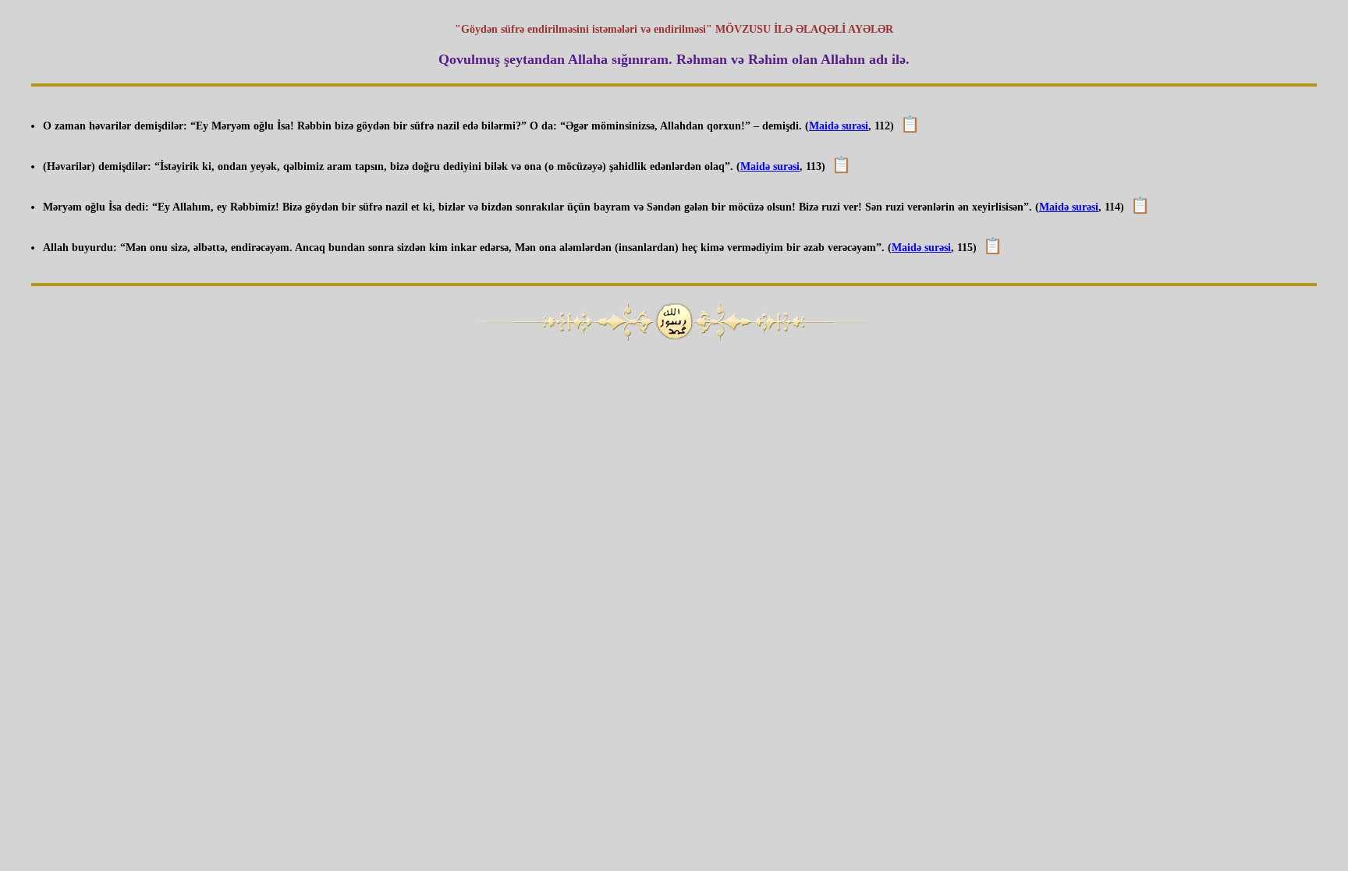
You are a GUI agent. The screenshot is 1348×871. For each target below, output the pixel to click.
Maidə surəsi (838, 126)
